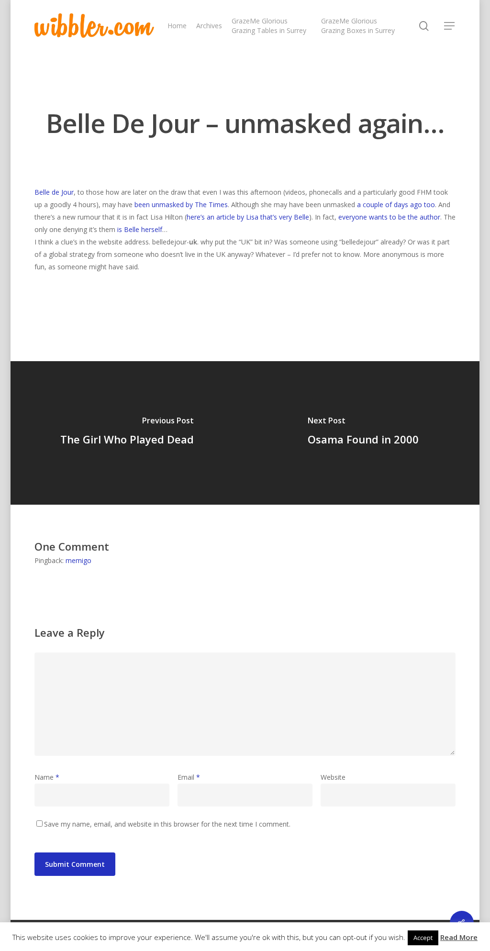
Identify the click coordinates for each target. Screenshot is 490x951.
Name (46, 777)
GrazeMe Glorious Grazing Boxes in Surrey (358, 25)
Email (189, 777)
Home (177, 25)
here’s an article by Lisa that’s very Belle (248, 216)
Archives (209, 25)
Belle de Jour (54, 192)
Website (333, 777)
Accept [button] (423, 937)
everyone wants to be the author (389, 216)
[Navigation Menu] (450, 26)
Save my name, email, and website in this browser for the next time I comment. (167, 824)
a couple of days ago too (396, 204)
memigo (78, 560)
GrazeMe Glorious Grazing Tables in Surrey (269, 25)
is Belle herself (139, 229)
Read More (459, 937)
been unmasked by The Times (181, 204)
